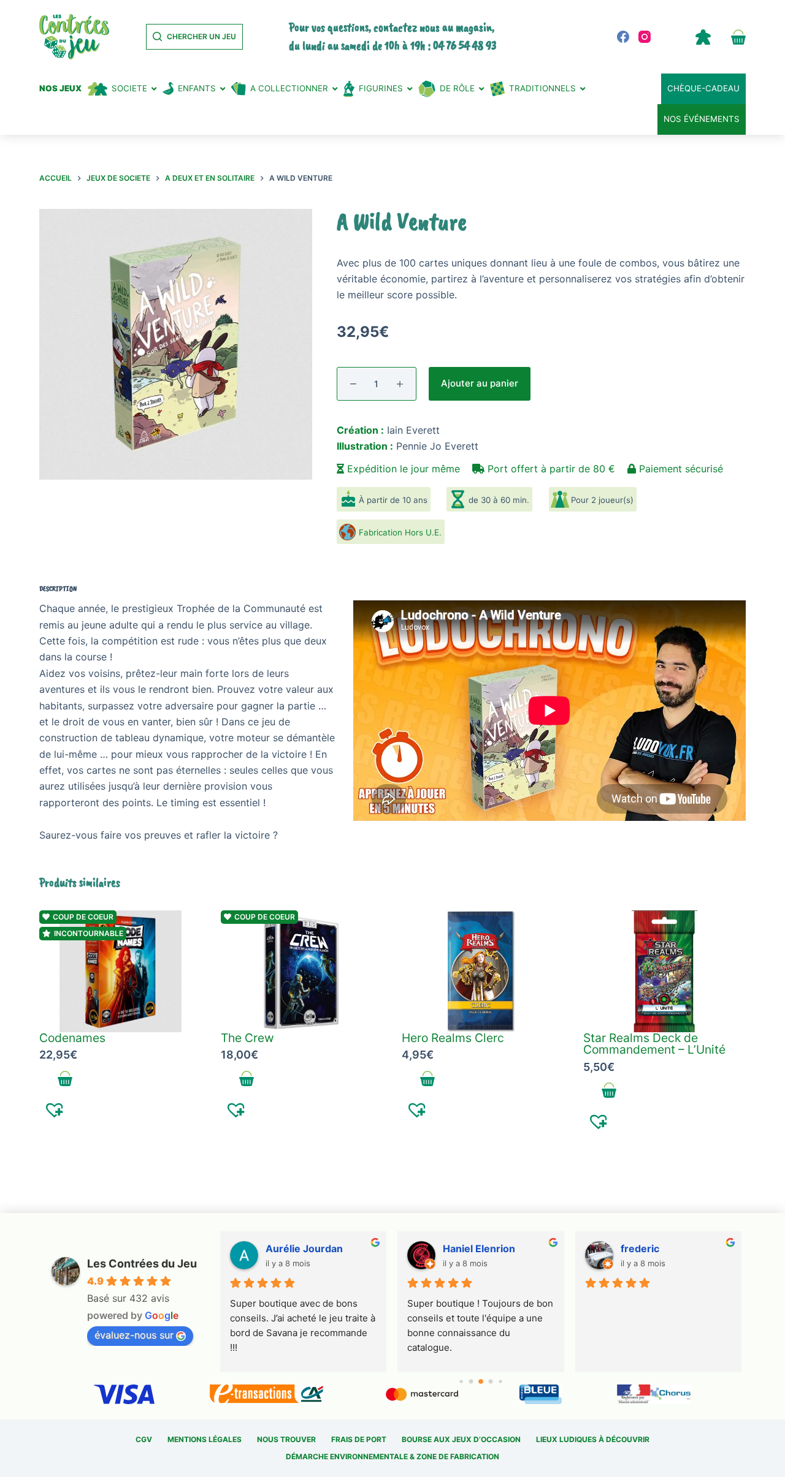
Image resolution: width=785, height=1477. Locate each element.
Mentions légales (204, 1439)
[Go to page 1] (471, 1381)
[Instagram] (644, 37)
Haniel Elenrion (479, 1248)
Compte (702, 37)
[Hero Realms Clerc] (483, 971)
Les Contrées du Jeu (142, 1263)
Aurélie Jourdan (304, 1248)
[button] (55, 1109)
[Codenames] (120, 971)
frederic (640, 1248)
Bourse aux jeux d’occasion (461, 1439)
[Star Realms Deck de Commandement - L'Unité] (664, 971)
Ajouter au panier (479, 383)
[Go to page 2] (480, 1381)
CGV (144, 1439)
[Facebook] (623, 37)
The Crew (247, 1037)
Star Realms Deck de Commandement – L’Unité (654, 1043)
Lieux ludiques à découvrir (592, 1439)
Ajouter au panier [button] (65, 1078)
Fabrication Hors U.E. (400, 532)
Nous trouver (286, 1439)
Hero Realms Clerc (453, 1037)
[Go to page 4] (500, 1381)
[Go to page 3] (491, 1381)
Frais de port (358, 1439)
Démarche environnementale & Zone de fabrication (392, 1456)
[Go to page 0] (460, 1381)
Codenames (72, 1037)
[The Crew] (302, 971)
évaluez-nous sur (134, 1335)
